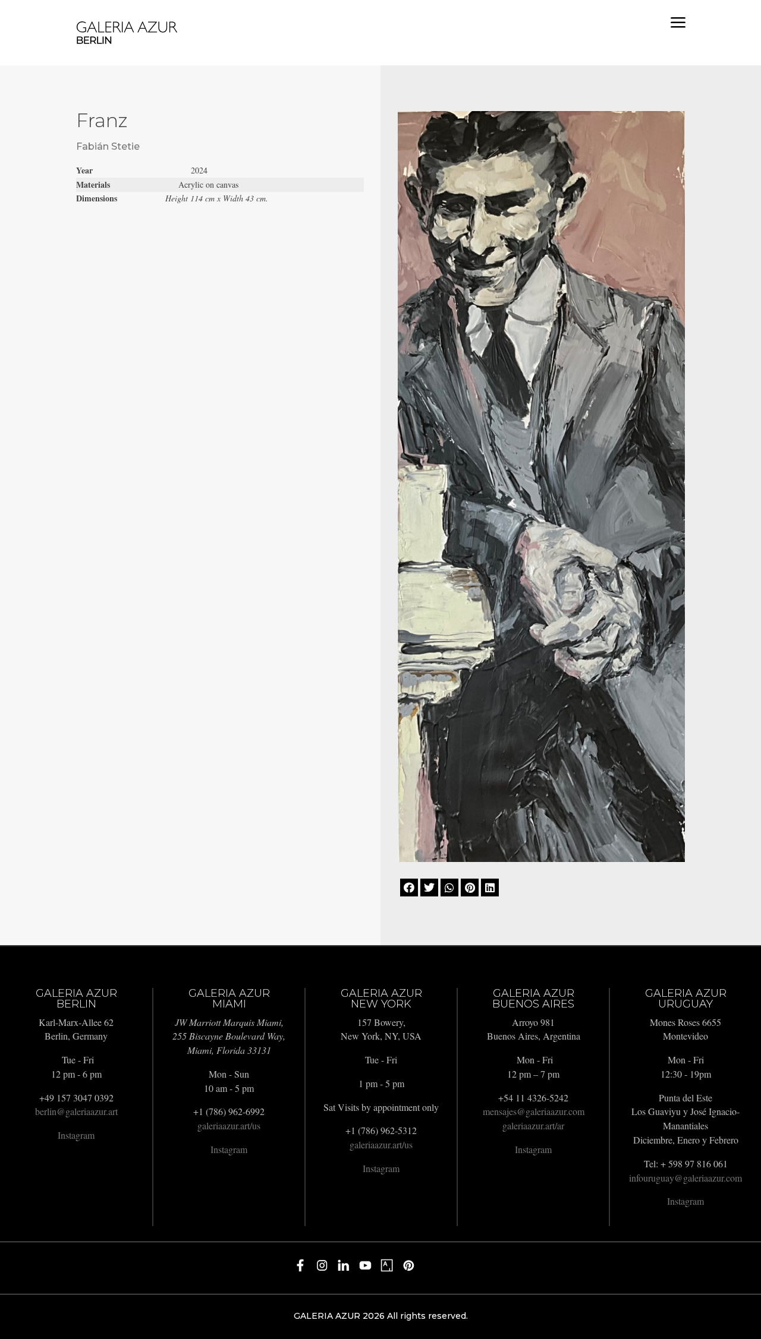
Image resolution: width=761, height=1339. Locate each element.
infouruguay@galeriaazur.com (685, 1177)
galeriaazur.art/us (228, 1125)
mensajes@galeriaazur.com (533, 1111)
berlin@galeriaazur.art (76, 1111)
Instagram (76, 1135)
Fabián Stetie (108, 146)
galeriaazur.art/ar (533, 1125)
